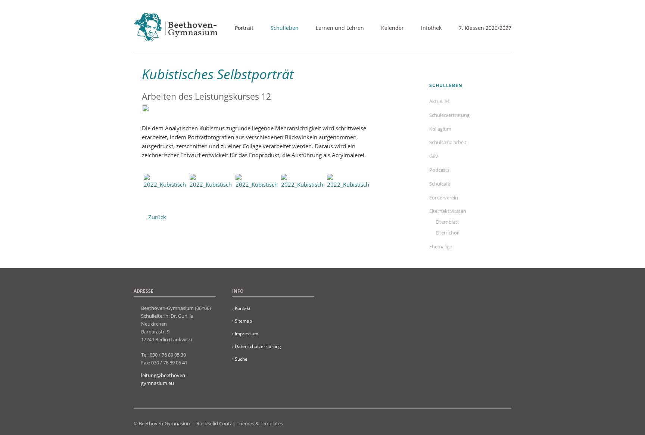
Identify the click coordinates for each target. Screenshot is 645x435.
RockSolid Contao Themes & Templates (239, 423)
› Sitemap (242, 321)
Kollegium (440, 128)
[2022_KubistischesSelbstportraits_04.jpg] (302, 189)
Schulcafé (439, 183)
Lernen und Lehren (340, 27)
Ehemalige (440, 246)
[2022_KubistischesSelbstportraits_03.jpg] (257, 189)
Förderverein (443, 197)
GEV (433, 156)
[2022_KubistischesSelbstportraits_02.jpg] (211, 189)
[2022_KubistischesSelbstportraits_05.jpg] (348, 189)
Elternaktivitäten (447, 211)
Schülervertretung (449, 115)
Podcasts (439, 170)
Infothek (431, 27)
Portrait (244, 27)
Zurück (157, 217)
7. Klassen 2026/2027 (485, 27)
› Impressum (245, 333)
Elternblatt (447, 221)
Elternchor (447, 232)
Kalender (392, 27)
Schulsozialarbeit (448, 142)
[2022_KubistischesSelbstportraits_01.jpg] (165, 189)
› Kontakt (241, 308)
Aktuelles (439, 101)
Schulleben (285, 27)
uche (239, 359)
